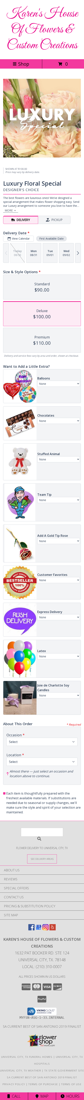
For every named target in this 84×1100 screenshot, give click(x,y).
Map (43, 1096)
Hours (72, 1096)
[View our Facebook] (31, 929)
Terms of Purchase (43, 1084)
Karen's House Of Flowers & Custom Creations (42, 29)
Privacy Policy (14, 1084)
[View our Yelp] (52, 929)
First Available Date (51, 238)
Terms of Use (71, 1084)
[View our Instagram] (45, 929)
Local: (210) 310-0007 (42, 966)
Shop (23, 64)
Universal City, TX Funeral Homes (27, 1057)
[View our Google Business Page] (38, 929)
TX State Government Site (64, 1070)
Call (15, 1096)
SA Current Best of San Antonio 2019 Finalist (42, 1026)
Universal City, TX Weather (20, 1070)
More (9, 210)
